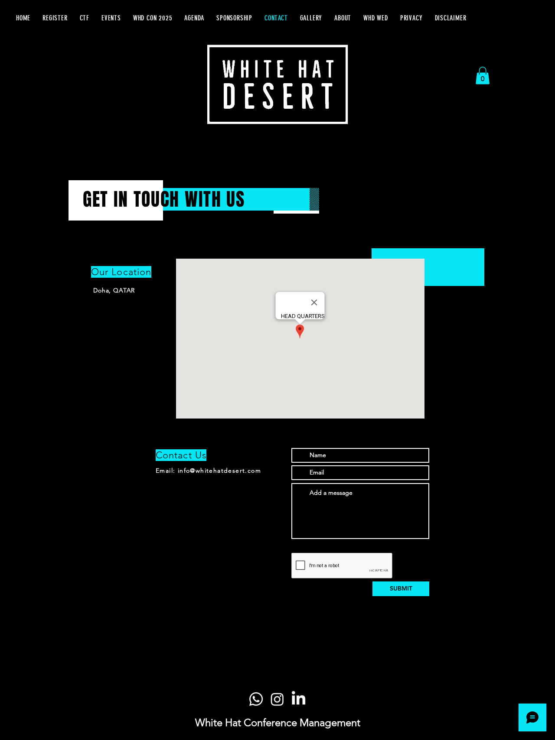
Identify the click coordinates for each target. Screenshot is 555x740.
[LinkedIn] (298, 699)
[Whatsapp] (256, 699)
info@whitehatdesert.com (219, 470)
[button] (111, 18)
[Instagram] (277, 699)
